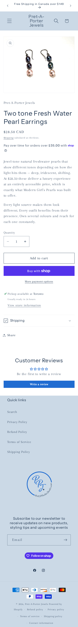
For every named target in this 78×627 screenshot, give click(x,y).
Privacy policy (56, 609)
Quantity (9, 232)
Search (12, 412)
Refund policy (35, 609)
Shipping (9, 137)
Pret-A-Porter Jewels (36, 604)
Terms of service (30, 616)
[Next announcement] (71, 6)
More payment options (39, 281)
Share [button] (11, 335)
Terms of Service (19, 442)
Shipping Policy (18, 452)
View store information (24, 305)
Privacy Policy (17, 422)
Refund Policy (17, 432)
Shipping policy (53, 616)
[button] (9, 21)
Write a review (39, 384)
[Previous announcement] (8, 6)
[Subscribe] (65, 539)
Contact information (41, 623)
